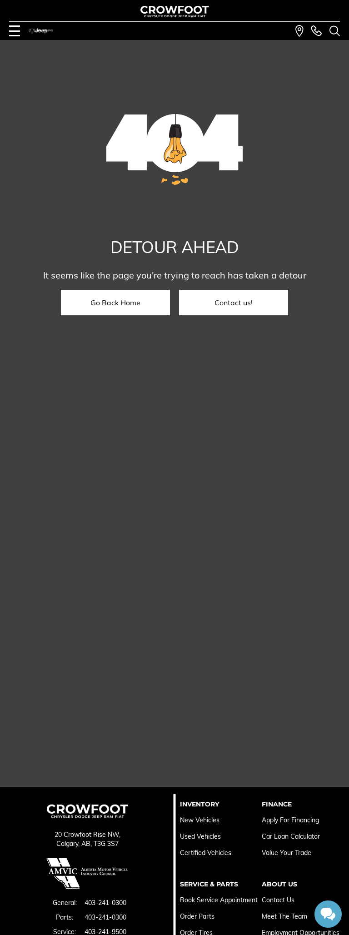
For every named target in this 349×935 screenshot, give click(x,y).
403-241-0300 (105, 903)
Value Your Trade (286, 853)
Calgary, (68, 844)
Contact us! (233, 302)
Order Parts (197, 916)
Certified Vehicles (205, 853)
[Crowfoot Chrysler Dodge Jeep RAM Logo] (174, 11)
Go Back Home (115, 302)
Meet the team (284, 916)
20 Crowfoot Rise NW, (87, 835)
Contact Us (278, 900)
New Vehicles (199, 820)
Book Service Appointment (219, 900)
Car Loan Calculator (292, 836)
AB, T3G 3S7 (100, 844)
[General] (316, 31)
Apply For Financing (290, 820)
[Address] (299, 31)
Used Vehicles (200, 836)
